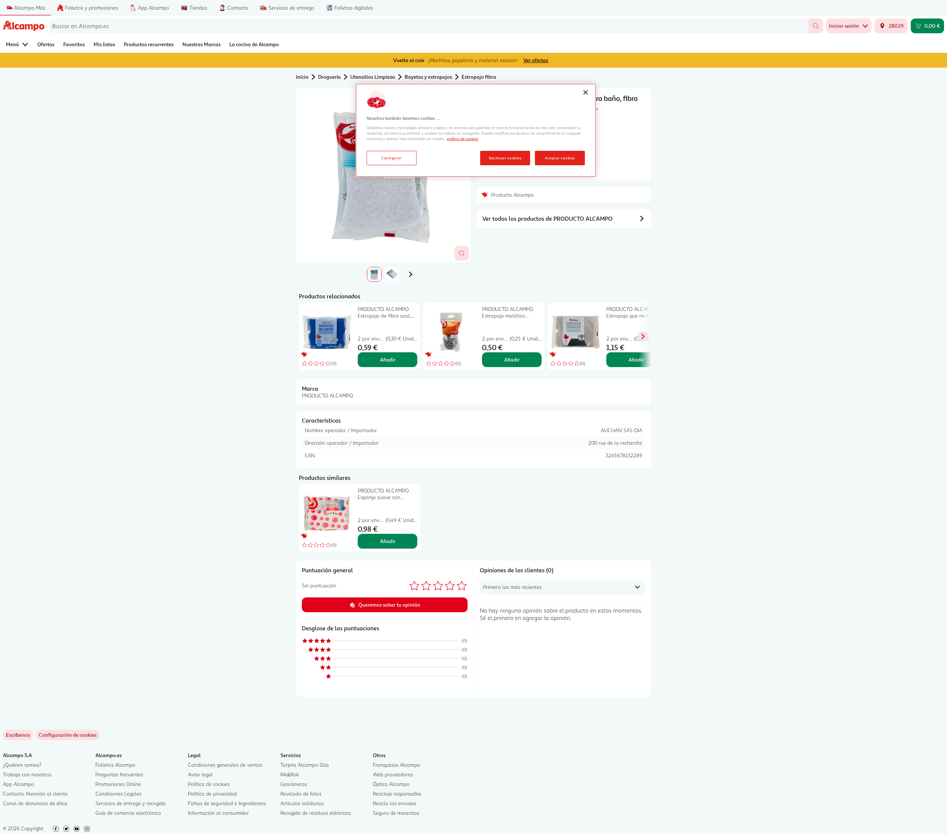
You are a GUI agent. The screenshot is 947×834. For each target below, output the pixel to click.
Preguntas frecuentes (119, 774)
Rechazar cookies (505, 158)
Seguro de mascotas (396, 813)
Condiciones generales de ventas (225, 765)
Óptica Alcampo (391, 784)
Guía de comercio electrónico (128, 813)
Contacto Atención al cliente (35, 793)
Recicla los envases (394, 803)
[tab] (374, 274)
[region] (475, 130)
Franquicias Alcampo (396, 765)
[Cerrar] (585, 92)
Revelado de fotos (300, 793)
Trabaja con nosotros (27, 774)
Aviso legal (200, 774)
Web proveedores (393, 774)
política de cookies (462, 138)
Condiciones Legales (118, 793)
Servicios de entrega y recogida (130, 803)
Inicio (302, 77)
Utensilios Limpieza (372, 77)
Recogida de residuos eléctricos (315, 813)
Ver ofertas (535, 60)
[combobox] (428, 26)
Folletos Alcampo (115, 765)
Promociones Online (118, 784)
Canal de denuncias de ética (35, 803)
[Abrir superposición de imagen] (461, 253)
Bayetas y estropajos (428, 77)
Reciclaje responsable (397, 793)
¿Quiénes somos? (22, 765)
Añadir (387, 359)
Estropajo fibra (479, 77)
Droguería (329, 77)
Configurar (391, 158)
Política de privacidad (212, 793)
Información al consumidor (218, 813)
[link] (68, 735)
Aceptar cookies (559, 158)
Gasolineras (293, 784)
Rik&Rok (289, 774)
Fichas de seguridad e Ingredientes (227, 803)
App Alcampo (18, 784)
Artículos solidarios (302, 803)
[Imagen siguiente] (410, 274)
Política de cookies (209, 784)
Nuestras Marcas (201, 44)
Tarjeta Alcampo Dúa (304, 765)
